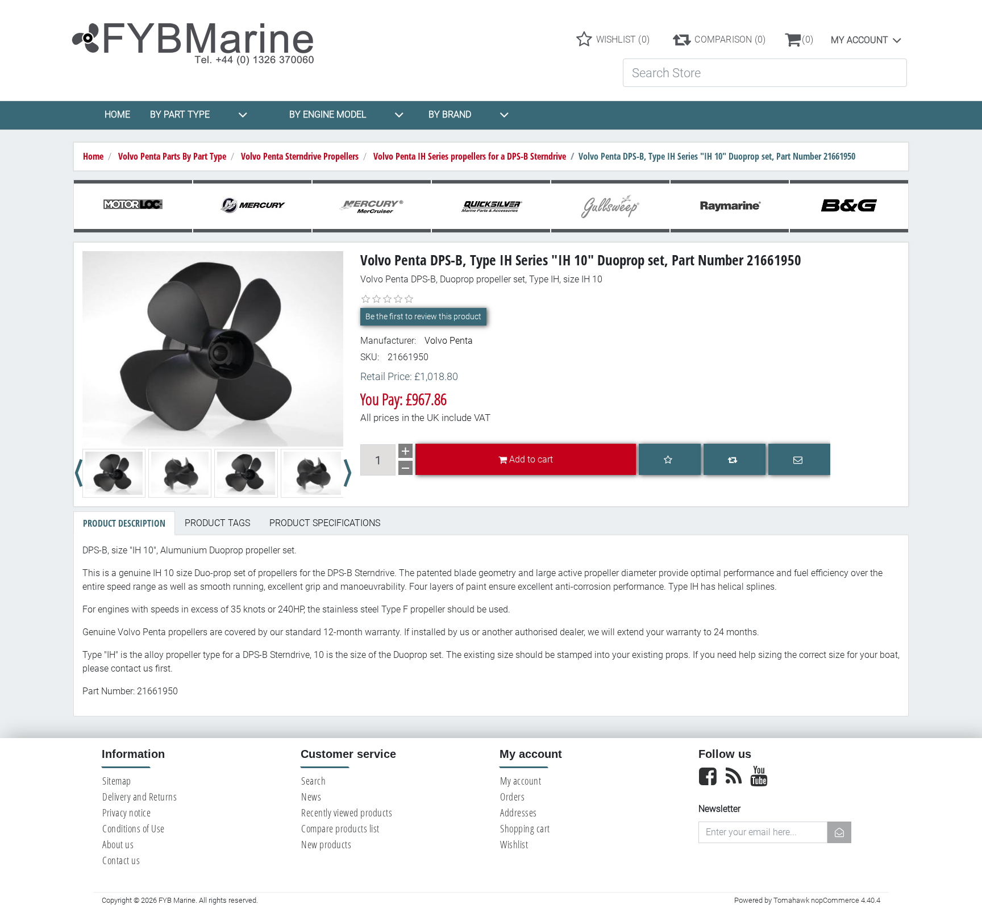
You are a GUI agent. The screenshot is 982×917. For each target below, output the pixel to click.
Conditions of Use (133, 828)
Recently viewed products (346, 812)
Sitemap (116, 780)
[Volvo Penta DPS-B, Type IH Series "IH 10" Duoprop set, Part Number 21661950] (212, 348)
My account (859, 40)
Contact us (121, 860)
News (311, 796)
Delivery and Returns (139, 796)
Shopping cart (525, 828)
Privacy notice (126, 812)
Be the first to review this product (423, 316)
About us (118, 844)
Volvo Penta (449, 340)
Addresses (518, 812)
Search (313, 780)
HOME (117, 114)
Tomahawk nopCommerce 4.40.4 (826, 900)
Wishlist (514, 844)
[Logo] (202, 39)
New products (326, 844)
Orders (512, 796)
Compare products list (340, 828)
